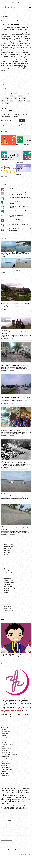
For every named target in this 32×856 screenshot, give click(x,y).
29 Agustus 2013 (4, 330)
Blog (13, 2)
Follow (22, 120)
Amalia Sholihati (8, 573)
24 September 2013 (4, 302)
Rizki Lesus (6, 590)
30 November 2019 (19, 145)
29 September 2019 (19, 162)
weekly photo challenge (12, 808)
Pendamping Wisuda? (14, 219)
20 (24, 98)
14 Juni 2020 (3, 148)
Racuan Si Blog (4, 773)
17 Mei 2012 (18, 256)
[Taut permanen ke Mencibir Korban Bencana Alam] (8, 169)
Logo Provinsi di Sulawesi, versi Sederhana (19, 224)
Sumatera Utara (18, 806)
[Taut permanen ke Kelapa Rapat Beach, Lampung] (23, 263)
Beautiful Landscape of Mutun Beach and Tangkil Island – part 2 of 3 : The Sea (23, 254)
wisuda (3, 810)
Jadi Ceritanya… (6, 750)
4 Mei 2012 (18, 270)
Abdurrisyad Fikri (8, 567)
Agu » (6, 108)
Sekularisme (20, 804)
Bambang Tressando (9, 580)
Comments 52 (12, 467)
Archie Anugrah (7, 578)
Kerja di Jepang (6, 767)
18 (15, 98)
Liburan (15, 799)
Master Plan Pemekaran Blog (22, 161)
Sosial (12, 806)
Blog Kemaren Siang (8, 7)
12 (19, 96)
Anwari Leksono (8, 576)
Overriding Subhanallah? (10, 21)
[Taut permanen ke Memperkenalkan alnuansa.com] (23, 139)
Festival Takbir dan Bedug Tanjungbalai (10, 430)
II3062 (13, 792)
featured (26, 790)
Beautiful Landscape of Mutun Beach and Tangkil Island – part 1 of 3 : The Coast (8, 270)
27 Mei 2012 (3, 256)
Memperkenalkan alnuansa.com (23, 144)
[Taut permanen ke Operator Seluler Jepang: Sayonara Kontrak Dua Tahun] (8, 140)
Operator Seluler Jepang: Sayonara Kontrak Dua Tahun (7, 146)
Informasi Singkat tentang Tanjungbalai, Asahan (13, 462)
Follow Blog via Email (6, 110)
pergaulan (5, 801)
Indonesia (20, 792)
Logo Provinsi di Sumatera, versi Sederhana (19, 197)
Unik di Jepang (6, 769)
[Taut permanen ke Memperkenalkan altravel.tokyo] (8, 154)
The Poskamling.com (9, 610)
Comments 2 (8, 74)
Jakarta (7, 795)
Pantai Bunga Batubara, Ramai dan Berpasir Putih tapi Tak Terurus (14, 528)
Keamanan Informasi (11, 797)
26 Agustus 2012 (4, 461)
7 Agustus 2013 (3, 428)
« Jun (2, 108)
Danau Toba (14, 790)
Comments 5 (12, 370)
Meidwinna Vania (8, 586)
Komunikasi (20, 797)
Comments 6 (12, 403)
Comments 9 (12, 338)
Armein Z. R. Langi (8, 544)
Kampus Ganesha (6, 760)
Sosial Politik (5, 739)
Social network (5, 806)
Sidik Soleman (7, 592)
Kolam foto (3, 771)
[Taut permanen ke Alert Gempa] (23, 168)
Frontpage (11, 188)
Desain (4, 729)
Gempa (10, 792)
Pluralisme (24, 801)
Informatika (5, 733)
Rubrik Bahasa (7, 606)
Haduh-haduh (5, 748)
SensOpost (25, 804)
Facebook (20, 790)
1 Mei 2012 (3, 493)
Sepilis (29, 804)
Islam (2, 76)
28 (28, 100)
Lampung (4, 761)
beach (18, 788)
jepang (3, 797)
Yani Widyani (7, 554)
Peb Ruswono (7, 550)
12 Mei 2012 (3, 272)
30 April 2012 (3, 526)
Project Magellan (8, 605)
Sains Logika (5, 737)
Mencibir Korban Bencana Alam (7, 175)
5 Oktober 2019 (3, 161)
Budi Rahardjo (7, 548)
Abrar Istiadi (7, 569)
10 (11, 96)
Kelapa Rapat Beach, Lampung (22, 269)
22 (2, 100)
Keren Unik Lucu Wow (7, 752)
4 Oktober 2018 (19, 174)
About (18, 2)
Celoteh (2, 746)
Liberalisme (9, 799)
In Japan (3, 765)
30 (7, 103)
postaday (5, 803)
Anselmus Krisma (8, 574)
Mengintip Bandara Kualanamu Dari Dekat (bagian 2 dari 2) (15, 365)
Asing (3, 742)
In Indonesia (4, 756)
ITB (3, 795)
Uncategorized (4, 775)
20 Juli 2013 (3, 74)
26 (19, 100)
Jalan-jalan (13, 795)
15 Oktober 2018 (4, 176)
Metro (19, 799)
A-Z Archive (4, 788)
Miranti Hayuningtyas (9, 588)
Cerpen (9, 790)
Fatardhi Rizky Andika (9, 582)
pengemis (28, 799)
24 (11, 100)
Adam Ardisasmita (8, 571)
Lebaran (3, 799)
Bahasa (2, 741)
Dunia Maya (5, 731)
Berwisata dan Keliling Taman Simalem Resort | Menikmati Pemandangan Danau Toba (15, 304)
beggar (21, 788)
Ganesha (6, 792)
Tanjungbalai (25, 806)
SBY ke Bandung (14, 804)
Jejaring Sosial (23, 795)
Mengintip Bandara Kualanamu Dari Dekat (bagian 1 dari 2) (15, 397)
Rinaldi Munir (7, 552)
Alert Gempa (19, 173)
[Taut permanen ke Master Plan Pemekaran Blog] (23, 155)
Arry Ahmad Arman (8, 546)
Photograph (15, 801)
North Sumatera (6, 763)
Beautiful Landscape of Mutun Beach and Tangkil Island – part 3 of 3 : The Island (8, 254)
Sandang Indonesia (8, 608)
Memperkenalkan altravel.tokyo (7, 159)
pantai (23, 799)
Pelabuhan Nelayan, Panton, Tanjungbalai (11, 495)
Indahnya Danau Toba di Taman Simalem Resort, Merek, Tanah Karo (15, 332)
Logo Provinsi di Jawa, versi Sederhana (18, 211)
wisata (25, 808)
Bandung (4, 758)
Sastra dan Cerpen (6, 744)
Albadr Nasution (15, 24)
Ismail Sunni (7, 584)
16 (7, 98)
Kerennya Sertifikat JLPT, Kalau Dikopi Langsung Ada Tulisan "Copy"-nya (18, 193)
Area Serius (3, 727)
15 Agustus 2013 (4, 363)
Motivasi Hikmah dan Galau (9, 754)
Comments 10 (12, 311)
